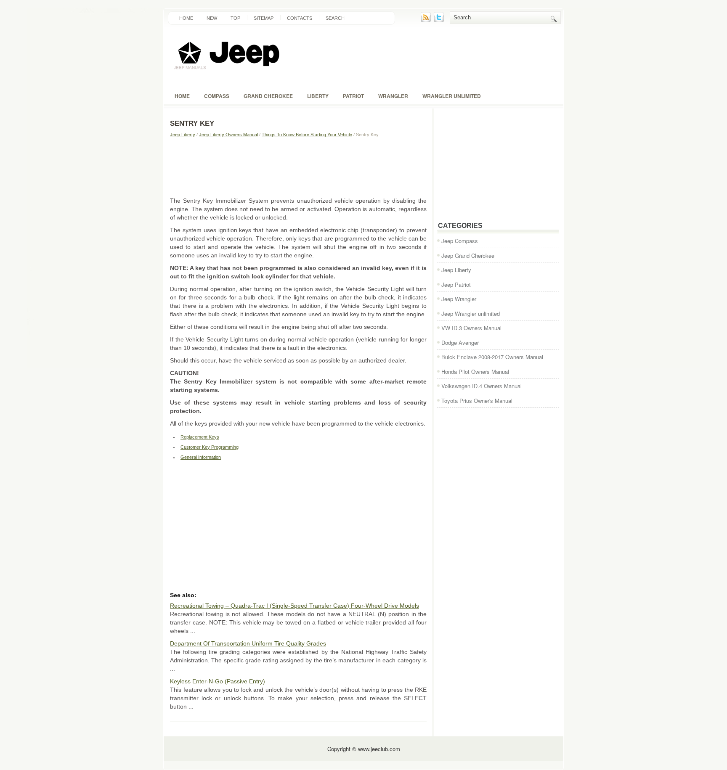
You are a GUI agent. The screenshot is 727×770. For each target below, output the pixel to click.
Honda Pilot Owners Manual (475, 372)
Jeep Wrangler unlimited (470, 314)
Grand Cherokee (268, 96)
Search (335, 18)
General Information (200, 457)
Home (186, 18)
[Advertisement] (298, 167)
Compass (216, 96)
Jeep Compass (459, 241)
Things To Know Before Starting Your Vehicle (307, 134)
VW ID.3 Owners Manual (471, 328)
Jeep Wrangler (458, 299)
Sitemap (263, 18)
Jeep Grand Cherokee (467, 255)
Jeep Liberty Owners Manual (228, 134)
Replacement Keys (199, 436)
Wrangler (393, 96)
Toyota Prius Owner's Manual (476, 401)
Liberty (318, 96)
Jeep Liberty (182, 134)
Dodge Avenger (460, 343)
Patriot (353, 96)
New (212, 18)
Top (235, 18)
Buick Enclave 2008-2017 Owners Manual (492, 357)
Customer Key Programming (209, 447)
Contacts (299, 18)
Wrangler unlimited (451, 96)
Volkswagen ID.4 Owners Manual (481, 386)
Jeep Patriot (456, 284)
